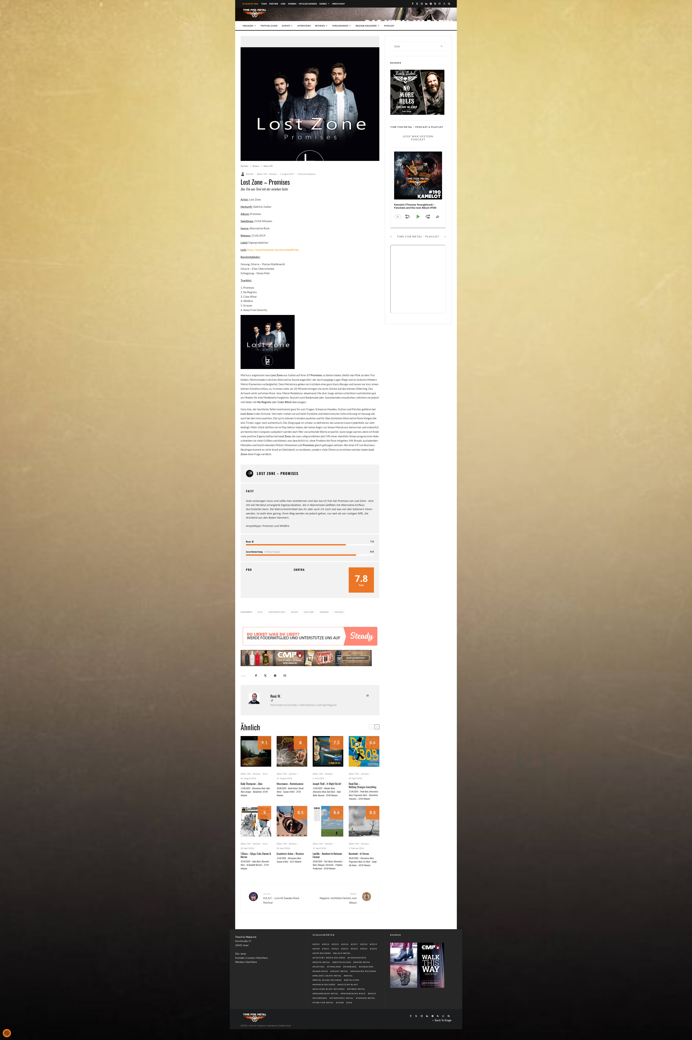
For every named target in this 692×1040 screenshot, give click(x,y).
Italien (295, 612)
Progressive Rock (354, 1004)
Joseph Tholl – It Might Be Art (327, 794)
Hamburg (351, 977)
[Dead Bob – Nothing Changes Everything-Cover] (364, 762)
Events (286, 25)
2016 (346, 955)
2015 (336, 955)
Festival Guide (269, 25)
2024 (355, 959)
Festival (319, 977)
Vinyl (264, 784)
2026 (374, 959)
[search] (442, 46)
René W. (250, 174)
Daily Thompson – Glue (251, 794)
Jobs (283, 4)
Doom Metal (362, 973)
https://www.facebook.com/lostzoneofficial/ (273, 249)
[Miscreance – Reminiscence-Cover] (292, 762)
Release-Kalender (366, 25)
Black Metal (343, 964)
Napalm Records (324, 995)
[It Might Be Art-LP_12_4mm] (328, 762)
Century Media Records (329, 968)
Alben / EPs (262, 174)
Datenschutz (285, 1036)
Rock (372, 1004)
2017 (355, 955)
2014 (326, 955)
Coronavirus (357, 968)
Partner (273, 4)
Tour (341, 1013)
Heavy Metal (340, 982)
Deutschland (342, 973)
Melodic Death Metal (327, 986)
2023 (346, 959)
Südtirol (339, 612)
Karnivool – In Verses (359, 864)
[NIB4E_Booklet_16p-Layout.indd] (328, 832)
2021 (326, 959)
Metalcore (352, 991)
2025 (365, 959)
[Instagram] (422, 4)
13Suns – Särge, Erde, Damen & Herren (256, 866)
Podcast (389, 25)
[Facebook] (413, 4)
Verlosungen (340, 25)
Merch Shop (338, 4)
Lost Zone (309, 612)
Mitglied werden (308, 4)
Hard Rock (321, 982)
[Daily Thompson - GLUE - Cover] (256, 762)
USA (350, 1013)
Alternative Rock (277, 612)
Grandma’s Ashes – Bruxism (290, 864)
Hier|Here (262, 968)
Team (264, 4)
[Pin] (275, 686)
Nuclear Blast (348, 995)
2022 (336, 959)
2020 (317, 959)
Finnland (335, 977)
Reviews (320, 25)
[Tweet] (265, 686)
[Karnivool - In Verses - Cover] (364, 832)
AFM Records (322, 964)
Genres (323, 4)
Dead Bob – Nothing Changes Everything (363, 796)
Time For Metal (324, 1013)
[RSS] (435, 4)
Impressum (272, 1036)
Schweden (320, 1009)
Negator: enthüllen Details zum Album (338, 909)
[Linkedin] (426, 4)
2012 (317, 955)
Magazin (248, 25)
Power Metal (357, 1000)
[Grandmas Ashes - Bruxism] (292, 832)
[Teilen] (256, 686)
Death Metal (322, 973)
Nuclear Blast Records (329, 1000)
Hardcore (367, 977)
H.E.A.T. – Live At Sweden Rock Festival (281, 909)
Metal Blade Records (328, 991)
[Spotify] (431, 4)
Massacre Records (364, 982)
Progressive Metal (326, 1004)
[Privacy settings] (7, 1033)
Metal (349, 986)
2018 (365, 955)
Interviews (304, 25)
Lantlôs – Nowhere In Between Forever (327, 866)
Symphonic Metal (342, 1009)
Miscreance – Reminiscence (290, 794)
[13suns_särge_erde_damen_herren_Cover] (256, 832)
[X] (417, 4)
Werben (292, 4)
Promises (325, 612)
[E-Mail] (284, 686)
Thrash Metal (366, 1009)
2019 (261, 612)
